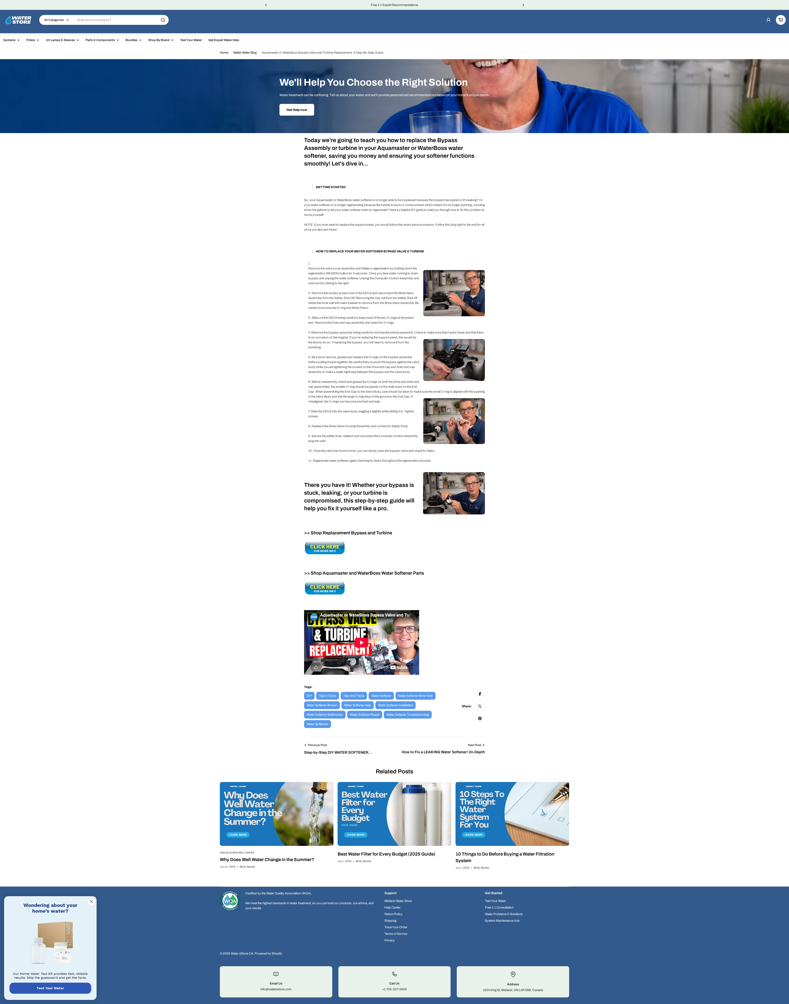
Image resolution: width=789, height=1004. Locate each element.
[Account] (768, 19)
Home (224, 52)
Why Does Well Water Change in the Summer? (267, 859)
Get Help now (296, 110)
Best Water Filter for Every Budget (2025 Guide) (386, 854)
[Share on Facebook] (480, 694)
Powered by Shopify (268, 953)
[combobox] (104, 20)
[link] (50, 943)
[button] (266, 4)
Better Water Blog (245, 52)
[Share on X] (480, 706)
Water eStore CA (242, 953)
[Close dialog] (91, 901)
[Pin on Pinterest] (480, 718)
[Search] (162, 19)
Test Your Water (50, 988)
